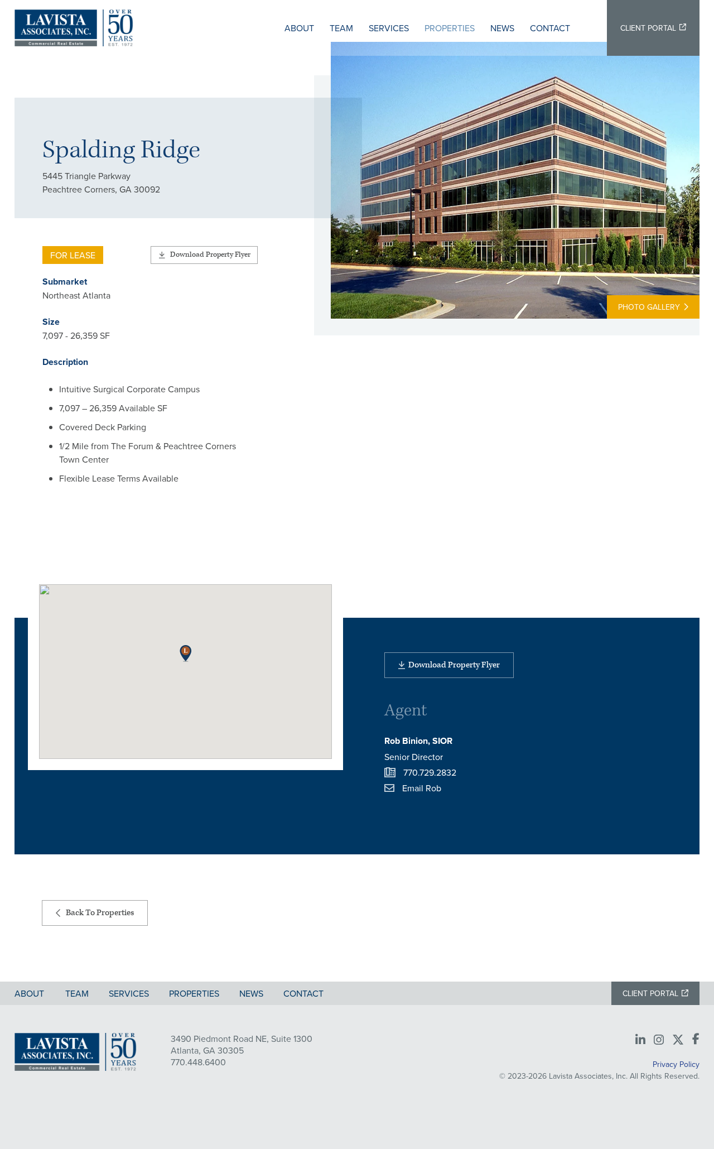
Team (341, 28)
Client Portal (648, 27)
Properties (449, 28)
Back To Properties (100, 912)
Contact (550, 28)
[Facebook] (695, 1039)
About (299, 28)
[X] (678, 1040)
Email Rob (421, 788)
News (502, 28)
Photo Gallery (649, 307)
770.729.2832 (429, 772)
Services (389, 28)
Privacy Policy (676, 1064)
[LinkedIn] (640, 1040)
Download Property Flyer (210, 254)
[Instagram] (659, 1040)
